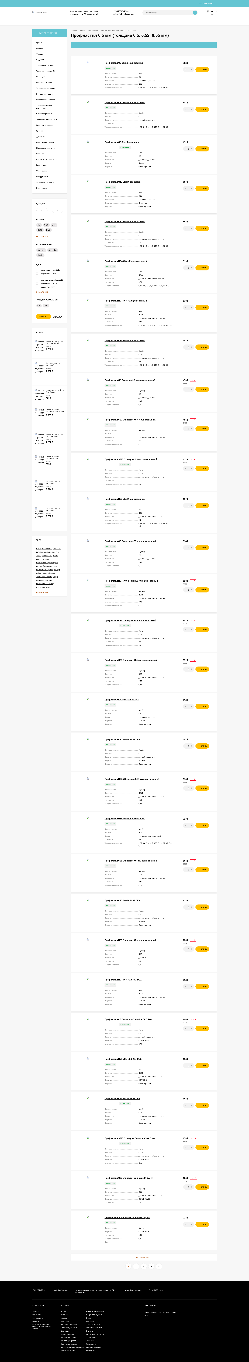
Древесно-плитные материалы (72, 1347)
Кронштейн (40, 566)
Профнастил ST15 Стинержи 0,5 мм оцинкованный (131, 459)
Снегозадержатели (68, 1350)
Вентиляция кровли (68, 1341)
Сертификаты (37, 1318)
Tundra (38, 556)
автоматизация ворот (44, 580)
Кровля (82, 30)
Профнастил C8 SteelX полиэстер (122, 142)
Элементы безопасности (95, 1312)
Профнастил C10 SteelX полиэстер (123, 182)
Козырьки (89, 1331)
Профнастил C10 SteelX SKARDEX (122, 739)
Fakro (50, 549)
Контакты (35, 1321)
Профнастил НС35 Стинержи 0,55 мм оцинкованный (132, 779)
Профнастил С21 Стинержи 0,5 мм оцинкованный (130, 620)
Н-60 (48, 230)
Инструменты (91, 1344)
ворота (48, 587)
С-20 (46, 225)
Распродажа (90, 1350)
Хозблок (49, 577)
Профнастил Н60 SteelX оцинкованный (125, 499)
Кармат (55, 563)
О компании (36, 1315)
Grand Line (52, 250)
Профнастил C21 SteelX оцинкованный (125, 340)
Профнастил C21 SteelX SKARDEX (122, 1099)
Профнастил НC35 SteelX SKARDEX (123, 1059)
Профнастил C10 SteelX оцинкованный (125, 102)
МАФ (55, 566)
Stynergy (40, 250)
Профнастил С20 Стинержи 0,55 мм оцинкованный (131, 660)
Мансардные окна (68, 1334)
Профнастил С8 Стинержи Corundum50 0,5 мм (128, 1019)
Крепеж (88, 1318)
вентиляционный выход (45, 584)
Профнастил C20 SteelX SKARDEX (122, 900)
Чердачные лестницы (69, 1337)
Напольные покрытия (94, 1328)
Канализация (91, 1337)
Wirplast (55, 556)
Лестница (49, 566)
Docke (38, 549)
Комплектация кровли (69, 1344)
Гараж (47, 559)
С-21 (53, 225)
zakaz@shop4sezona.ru (123, 14)
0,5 (38, 306)
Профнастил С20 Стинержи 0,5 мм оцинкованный (130, 420)
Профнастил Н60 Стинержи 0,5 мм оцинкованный (130, 940)
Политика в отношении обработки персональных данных (41, 1326)
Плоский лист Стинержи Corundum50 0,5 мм (127, 1218)
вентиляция (40, 587)
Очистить (57, 316)
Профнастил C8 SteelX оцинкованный (124, 63)
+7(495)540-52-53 (121, 11)
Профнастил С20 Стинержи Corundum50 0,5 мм (129, 1178)
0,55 (45, 306)
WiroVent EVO (47, 556)
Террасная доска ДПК (69, 1328)
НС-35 (39, 230)
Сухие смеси (90, 1341)
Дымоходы (90, 1321)
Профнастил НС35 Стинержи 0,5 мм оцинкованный (131, 581)
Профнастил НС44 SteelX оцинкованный (126, 261)
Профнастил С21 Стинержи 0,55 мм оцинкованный (131, 861)
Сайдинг (39, 573)
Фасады (64, 1318)
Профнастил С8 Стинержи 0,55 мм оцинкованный (130, 541)
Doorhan (45, 549)
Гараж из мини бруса (44, 563)
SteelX (40, 255)
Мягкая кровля (47, 570)
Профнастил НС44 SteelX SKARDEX (123, 980)
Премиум (57, 570)
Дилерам (35, 1312)
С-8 (38, 225)
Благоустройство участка (95, 1334)
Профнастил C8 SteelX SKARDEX (122, 700)
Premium (43, 552)
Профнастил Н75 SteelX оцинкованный (125, 819)
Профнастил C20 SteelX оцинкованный (125, 221)
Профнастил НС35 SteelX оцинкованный (126, 301)
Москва (39, 570)
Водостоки (40, 559)
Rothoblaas (51, 552)
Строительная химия (93, 1324)
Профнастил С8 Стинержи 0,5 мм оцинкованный (130, 380)
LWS (38, 552)
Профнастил (93, 30)
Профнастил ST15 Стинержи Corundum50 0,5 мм (130, 1138)
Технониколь (41, 577)
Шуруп (55, 577)
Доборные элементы (93, 1347)
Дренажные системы (69, 1324)
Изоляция (65, 1331)
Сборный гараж (49, 573)
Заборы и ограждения (94, 1315)
